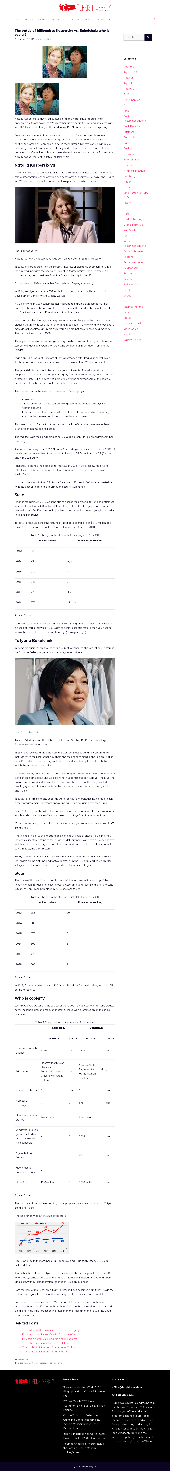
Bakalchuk (23, 1362)
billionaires (40, 1362)
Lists (126, 213)
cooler (49, 1362)
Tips (126, 312)
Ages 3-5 (129, 83)
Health (88, 19)
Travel (127, 317)
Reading (129, 256)
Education (129, 154)
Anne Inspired (132, 99)
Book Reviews (132, 126)
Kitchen (29, 19)
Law (126, 208)
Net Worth (23, 1359)
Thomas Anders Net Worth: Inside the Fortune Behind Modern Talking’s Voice (83, 1448)
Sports (127, 295)
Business (129, 131)
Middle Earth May (134, 224)
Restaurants (131, 273)
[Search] (148, 37)
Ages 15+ (129, 77)
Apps (127, 105)
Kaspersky (58, 1362)
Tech (126, 301)
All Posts (129, 94)
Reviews (128, 279)
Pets (126, 235)
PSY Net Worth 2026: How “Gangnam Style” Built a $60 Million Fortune (84, 1405)
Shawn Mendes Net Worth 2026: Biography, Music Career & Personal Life (84, 1391)
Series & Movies (133, 284)
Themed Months (133, 306)
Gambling (75, 19)
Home (17, 19)
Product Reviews (133, 251)
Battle (32, 1362)
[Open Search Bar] (154, 19)
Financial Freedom (135, 170)
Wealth (128, 334)
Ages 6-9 (129, 88)
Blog (126, 110)
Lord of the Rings (134, 219)
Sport (127, 290)
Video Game (131, 328)
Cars (126, 143)
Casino (41, 19)
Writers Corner (132, 339)
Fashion (128, 165)
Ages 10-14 (130, 72)
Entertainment (57, 19)
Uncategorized (132, 323)
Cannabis (129, 137)
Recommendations (135, 262)
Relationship (104, 19)
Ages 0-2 (129, 66)
